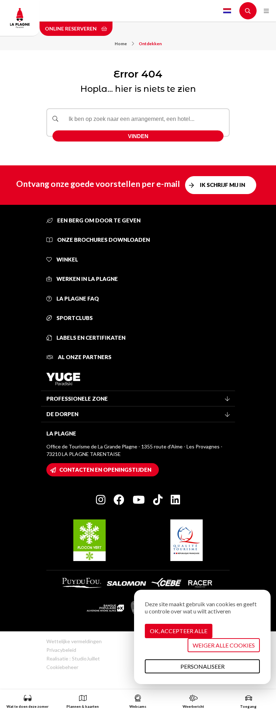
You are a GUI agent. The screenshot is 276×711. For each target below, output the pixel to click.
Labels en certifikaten (90, 337)
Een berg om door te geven (98, 220)
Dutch (227, 10)
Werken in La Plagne (86, 279)
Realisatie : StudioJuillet (73, 658)
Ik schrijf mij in (222, 185)
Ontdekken (150, 43)
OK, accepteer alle (178, 630)
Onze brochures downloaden (103, 239)
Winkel (66, 259)
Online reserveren (71, 28)
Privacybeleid (61, 650)
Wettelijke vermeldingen (74, 641)
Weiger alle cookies (224, 645)
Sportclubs (74, 318)
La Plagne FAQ (77, 298)
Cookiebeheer (62, 667)
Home (121, 43)
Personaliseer (202, 666)
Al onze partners (84, 357)
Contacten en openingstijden (105, 469)
